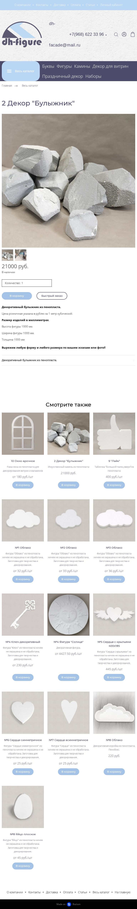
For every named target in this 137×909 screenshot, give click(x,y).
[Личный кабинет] (124, 34)
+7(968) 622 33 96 (88, 34)
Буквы (48, 66)
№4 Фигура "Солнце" (68, 642)
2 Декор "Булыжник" (68, 461)
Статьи (90, 5)
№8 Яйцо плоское (23, 834)
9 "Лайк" (114, 461)
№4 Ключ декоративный (23, 642)
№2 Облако (68, 547)
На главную (122, 892)
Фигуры (64, 66)
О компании (22, 5)
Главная (7, 85)
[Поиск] (116, 34)
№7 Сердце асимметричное (68, 740)
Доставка (59, 5)
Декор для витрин (110, 66)
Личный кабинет (111, 5)
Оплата (75, 5)
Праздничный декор (62, 76)
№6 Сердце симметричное (23, 740)
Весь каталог (30, 85)
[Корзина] (132, 34)
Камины (82, 66)
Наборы (93, 76)
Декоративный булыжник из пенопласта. (29, 360)
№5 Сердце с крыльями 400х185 (114, 643)
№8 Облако (114, 740)
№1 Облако (23, 547)
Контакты (42, 5)
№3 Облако (114, 547)
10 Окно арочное (23, 461)
